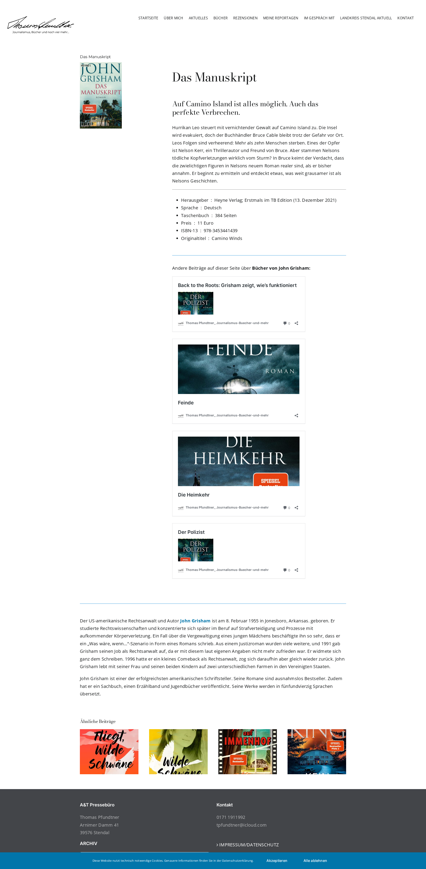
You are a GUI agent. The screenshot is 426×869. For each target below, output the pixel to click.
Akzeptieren (276, 860)
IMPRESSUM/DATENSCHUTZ (249, 845)
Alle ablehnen (315, 860)
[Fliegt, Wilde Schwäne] (109, 732)
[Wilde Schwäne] (178, 732)
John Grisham (195, 621)
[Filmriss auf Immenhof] (247, 732)
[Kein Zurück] (317, 732)
